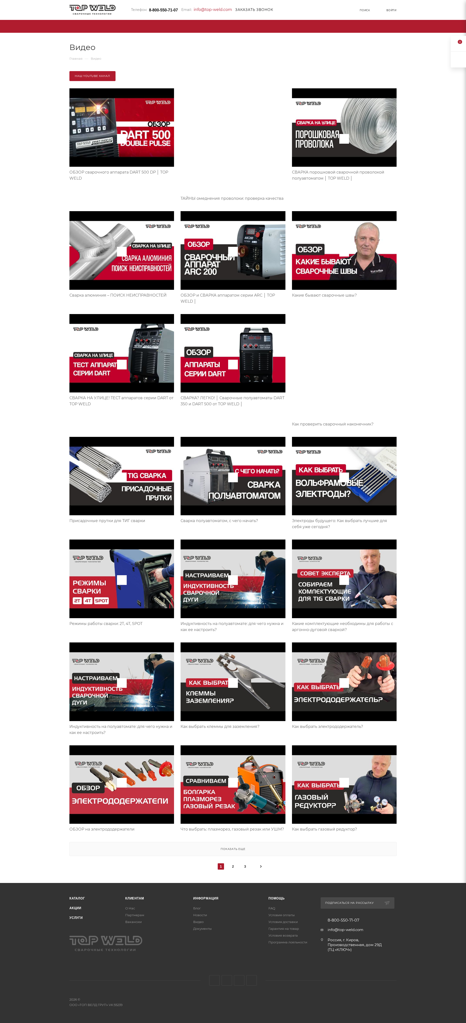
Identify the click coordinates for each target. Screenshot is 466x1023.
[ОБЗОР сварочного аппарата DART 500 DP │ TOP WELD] (121, 127)
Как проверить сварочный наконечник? (333, 424)
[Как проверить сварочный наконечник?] (344, 366)
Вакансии (133, 922)
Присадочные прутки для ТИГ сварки (107, 520)
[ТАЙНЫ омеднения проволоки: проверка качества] (233, 140)
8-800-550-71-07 (163, 10)
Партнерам (134, 915)
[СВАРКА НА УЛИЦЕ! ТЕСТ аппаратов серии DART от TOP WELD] (121, 353)
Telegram (227, 980)
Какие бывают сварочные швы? (324, 295)
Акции (75, 908)
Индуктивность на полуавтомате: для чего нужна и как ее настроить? (232, 626)
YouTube (239, 980)
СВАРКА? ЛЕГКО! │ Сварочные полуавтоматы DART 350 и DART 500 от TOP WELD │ (232, 401)
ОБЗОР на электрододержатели (101, 829)
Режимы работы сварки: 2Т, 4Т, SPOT (105, 623)
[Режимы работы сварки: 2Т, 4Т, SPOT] (121, 579)
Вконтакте (214, 980)
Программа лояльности (287, 942)
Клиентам (134, 898)
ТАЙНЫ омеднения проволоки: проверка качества (232, 198)
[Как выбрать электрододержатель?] (344, 681)
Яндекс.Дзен (251, 980)
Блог (197, 908)
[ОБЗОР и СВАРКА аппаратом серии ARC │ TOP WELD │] (233, 250)
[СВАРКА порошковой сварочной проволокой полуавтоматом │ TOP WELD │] (344, 127)
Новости (200, 915)
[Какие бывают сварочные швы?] (344, 250)
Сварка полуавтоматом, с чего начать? (219, 520)
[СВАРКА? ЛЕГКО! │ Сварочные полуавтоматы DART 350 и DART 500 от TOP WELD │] (233, 353)
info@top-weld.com (213, 9)
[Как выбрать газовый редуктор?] (344, 784)
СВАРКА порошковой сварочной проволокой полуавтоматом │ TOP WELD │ (338, 175)
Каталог (77, 898)
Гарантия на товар (283, 929)
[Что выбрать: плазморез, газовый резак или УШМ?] (233, 784)
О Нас (130, 908)
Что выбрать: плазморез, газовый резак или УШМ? (232, 829)
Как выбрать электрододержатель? (327, 726)
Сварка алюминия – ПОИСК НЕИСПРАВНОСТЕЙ (117, 295)
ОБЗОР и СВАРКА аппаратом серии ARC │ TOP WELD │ (228, 298)
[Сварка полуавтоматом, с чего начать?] (233, 476)
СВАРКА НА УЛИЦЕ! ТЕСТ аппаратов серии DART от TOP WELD (121, 401)
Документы (202, 929)
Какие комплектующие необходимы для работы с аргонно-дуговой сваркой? (342, 626)
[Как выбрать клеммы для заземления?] (233, 681)
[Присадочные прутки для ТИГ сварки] (121, 476)
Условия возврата (283, 935)
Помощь (276, 898)
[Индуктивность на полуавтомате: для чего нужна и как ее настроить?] (233, 579)
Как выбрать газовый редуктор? (324, 829)
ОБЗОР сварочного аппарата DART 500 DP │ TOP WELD (118, 175)
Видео (198, 922)
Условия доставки (283, 922)
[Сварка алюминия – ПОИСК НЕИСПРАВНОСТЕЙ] (121, 250)
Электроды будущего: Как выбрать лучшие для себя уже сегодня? (339, 523)
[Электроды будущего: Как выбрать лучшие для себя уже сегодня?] (344, 476)
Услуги (76, 918)
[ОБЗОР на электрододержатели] (121, 784)
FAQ (271, 908)
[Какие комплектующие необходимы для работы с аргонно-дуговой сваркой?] (344, 579)
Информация (205, 898)
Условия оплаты (281, 915)
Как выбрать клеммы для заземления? (220, 726)
